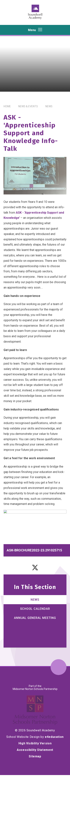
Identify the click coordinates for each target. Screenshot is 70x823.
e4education (54, 737)
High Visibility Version (35, 743)
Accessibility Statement (35, 750)
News (48, 106)
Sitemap (35, 756)
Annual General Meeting (35, 618)
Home (7, 106)
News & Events (28, 106)
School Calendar (35, 609)
